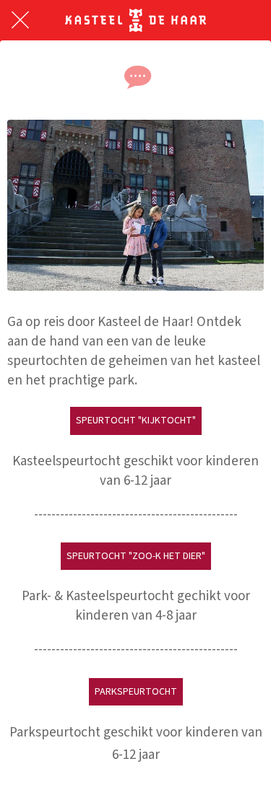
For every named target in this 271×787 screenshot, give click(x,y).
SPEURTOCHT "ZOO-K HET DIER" (135, 556)
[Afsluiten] (20, 20)
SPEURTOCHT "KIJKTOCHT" (136, 420)
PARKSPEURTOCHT (136, 692)
